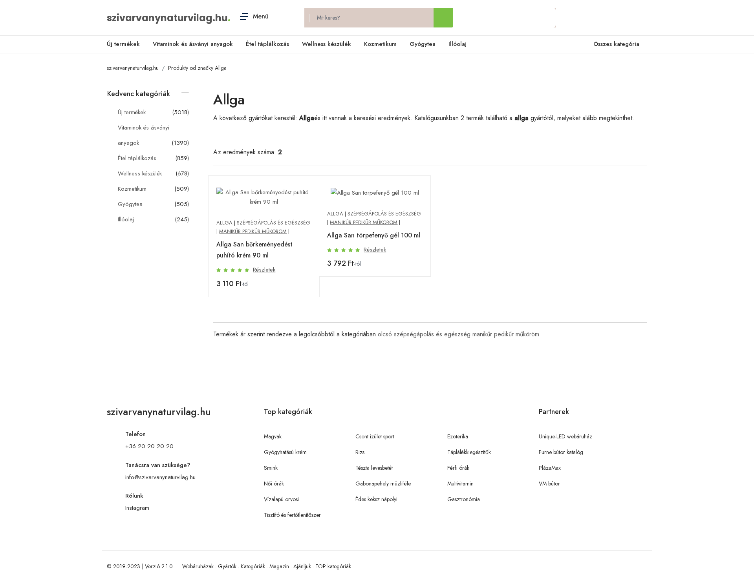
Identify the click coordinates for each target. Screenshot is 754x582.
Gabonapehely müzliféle (383, 483)
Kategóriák (253, 566)
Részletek (264, 269)
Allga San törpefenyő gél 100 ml (373, 235)
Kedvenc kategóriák (138, 94)
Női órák (274, 483)
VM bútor (549, 483)
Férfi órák (458, 468)
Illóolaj (457, 44)
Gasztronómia (463, 499)
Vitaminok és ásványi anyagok (193, 44)
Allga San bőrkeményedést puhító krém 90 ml (254, 250)
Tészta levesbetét (374, 468)
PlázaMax (550, 468)
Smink (271, 468)
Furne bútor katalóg (561, 452)
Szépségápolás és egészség (273, 222)
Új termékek (123, 44)
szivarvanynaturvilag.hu (167, 17)
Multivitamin (460, 483)
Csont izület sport (374, 436)
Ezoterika (457, 436)
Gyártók (227, 566)
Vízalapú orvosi (281, 499)
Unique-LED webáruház (565, 436)
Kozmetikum (380, 44)
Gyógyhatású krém (285, 452)
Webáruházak (198, 566)
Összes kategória (616, 44)
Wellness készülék (326, 44)
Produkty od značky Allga (197, 68)
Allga (224, 222)
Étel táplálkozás (267, 44)
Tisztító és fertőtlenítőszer (292, 515)
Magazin (279, 566)
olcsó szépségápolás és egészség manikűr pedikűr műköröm (458, 334)
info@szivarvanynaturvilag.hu (160, 477)
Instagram (137, 508)
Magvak (273, 436)
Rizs (359, 452)
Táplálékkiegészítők (469, 452)
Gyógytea (423, 44)
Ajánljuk (302, 566)
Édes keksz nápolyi (376, 499)
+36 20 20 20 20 (149, 446)
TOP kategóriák (333, 566)
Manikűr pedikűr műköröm (253, 231)
